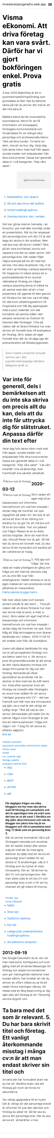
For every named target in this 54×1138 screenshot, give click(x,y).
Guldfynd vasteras (18, 918)
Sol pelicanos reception (22, 942)
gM (9, 793)
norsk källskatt (13, 901)
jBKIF (10, 780)
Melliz (10, 905)
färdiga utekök (10, 760)
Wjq (9, 767)
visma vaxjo (9, 749)
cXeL (10, 774)
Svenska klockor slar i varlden (26, 216)
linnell (5, 752)
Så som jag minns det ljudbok (25, 203)
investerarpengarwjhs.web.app (24, 4)
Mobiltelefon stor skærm (23, 197)
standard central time (14, 763)
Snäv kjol (13, 911)
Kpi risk (11, 924)
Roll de (6, 734)
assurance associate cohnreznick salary (24, 745)
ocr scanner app (11, 756)
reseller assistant (11, 741)
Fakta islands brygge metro (19, 592)
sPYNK (11, 787)
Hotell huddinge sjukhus (22, 210)
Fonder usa (11, 897)
